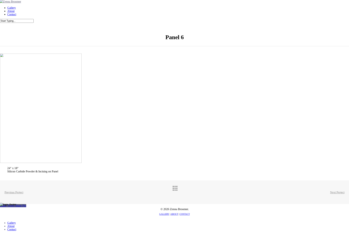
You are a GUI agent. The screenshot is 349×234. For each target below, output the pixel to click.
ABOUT (174, 214)
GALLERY (164, 214)
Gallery (11, 222)
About (11, 226)
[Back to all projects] (178, 191)
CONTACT (185, 214)
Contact (11, 229)
